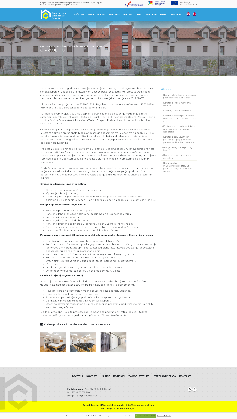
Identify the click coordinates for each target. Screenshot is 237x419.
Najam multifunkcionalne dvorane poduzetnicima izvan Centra (179, 96)
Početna (79, 14)
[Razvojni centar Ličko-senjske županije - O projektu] (53, 342)
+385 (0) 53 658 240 (80, 392)
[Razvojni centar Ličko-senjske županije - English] (194, 14)
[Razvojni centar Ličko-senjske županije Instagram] (194, 389)
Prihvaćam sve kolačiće (145, 416)
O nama (89, 14)
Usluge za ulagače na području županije (178, 148)
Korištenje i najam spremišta (177, 110)
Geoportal (151, 14)
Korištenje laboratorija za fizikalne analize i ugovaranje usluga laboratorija (179, 129)
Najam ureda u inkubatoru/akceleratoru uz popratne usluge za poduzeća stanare (177, 167)
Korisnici (114, 14)
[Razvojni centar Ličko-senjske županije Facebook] (190, 389)
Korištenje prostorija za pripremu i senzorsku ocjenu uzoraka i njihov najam (179, 118)
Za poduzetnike (132, 14)
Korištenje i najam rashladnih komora (177, 104)
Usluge (101, 14)
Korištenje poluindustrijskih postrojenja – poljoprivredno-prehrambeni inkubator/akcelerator (180, 140)
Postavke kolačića (164, 416)
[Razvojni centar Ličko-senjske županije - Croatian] (188, 14)
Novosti (164, 14)
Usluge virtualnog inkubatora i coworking (177, 156)
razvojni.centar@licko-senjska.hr (82, 395)
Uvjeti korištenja (164, 376)
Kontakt (176, 14)
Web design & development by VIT (119, 408)
